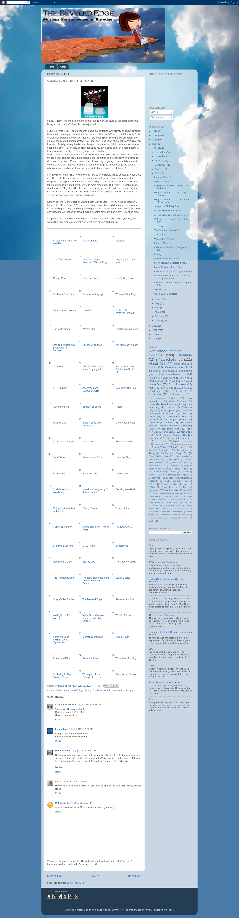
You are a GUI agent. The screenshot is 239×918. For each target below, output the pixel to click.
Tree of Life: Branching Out (179, 502)
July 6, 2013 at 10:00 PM (79, 803)
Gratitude (97, 690)
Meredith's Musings (92, 637)
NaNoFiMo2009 (159, 499)
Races (171, 490)
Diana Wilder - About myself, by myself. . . (93, 368)
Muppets (185, 478)
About (63, 66)
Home (51, 66)
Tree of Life (160, 234)
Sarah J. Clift (122, 637)
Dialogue (158, 410)
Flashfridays (185, 370)
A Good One (59, 422)
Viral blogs (170, 505)
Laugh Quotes (122, 577)
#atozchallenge (170, 359)
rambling (159, 444)
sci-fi (187, 481)
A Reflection (160, 289)
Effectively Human (92, 345)
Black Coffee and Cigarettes (91, 424)
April (157, 307)
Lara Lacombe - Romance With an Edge (95, 261)
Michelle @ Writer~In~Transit (124, 311)
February (160, 316)
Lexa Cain (87, 310)
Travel (151, 475)
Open (151, 666)
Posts (156, 112)
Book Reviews (177, 384)
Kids (184, 416)
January (159, 320)
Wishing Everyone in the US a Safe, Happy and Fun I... (172, 276)
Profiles (183, 447)
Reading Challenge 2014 (170, 481)
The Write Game (62, 329)
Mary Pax (58, 366)
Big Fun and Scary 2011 (179, 438)
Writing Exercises (182, 441)
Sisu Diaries (59, 457)
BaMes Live (88, 561)
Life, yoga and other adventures (125, 261)
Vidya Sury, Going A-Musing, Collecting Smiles (93, 618)
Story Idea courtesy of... (167, 429)
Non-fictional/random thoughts (119, 690)
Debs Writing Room (92, 457)
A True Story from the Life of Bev (171, 215)
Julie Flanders (89, 240)
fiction (152, 367)
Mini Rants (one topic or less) (163, 472)
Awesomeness (161, 181)
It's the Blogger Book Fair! (167, 210)
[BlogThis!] (108, 686)
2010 (155, 334)
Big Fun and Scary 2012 (174, 453)
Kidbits (119, 406)
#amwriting (186, 432)
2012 (155, 326)
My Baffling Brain (124, 278)
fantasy (180, 475)
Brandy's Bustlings (63, 545)
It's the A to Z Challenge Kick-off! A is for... (170, 598)
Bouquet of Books (91, 406)
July (157, 173)
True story (160, 441)
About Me (157, 364)
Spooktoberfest (163, 515)
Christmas (186, 407)
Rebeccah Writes (124, 441)
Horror (152, 416)
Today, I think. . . (124, 508)
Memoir (165, 387)
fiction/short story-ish (161, 377)
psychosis (154, 422)
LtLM (186, 469)
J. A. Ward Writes (62, 259)
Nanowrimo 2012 (156, 490)
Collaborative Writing (173, 496)
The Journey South (125, 561)
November (160, 156)
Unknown (60, 803)
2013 (155, 148)
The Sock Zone (123, 527)
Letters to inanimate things (171, 512)
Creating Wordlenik (125, 489)
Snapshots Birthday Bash (167, 206)
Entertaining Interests (126, 329)
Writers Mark (89, 329)
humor (152, 404)
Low (151, 649)
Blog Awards (154, 496)
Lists (185, 487)
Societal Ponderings (159, 450)
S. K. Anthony (60, 388)
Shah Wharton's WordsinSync (61, 491)
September (161, 165)
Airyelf (148, 910)
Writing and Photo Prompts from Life (91, 675)
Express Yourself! (163, 243)
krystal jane (61, 729)
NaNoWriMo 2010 (157, 466)
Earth (151, 699)
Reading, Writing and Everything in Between (64, 348)
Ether (151, 545)
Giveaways (153, 512)
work (151, 387)
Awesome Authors (166, 398)
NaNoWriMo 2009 (164, 447)
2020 (155, 131)
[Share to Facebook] (114, 686)
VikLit (58, 781)
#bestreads (158, 459)
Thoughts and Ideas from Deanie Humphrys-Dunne (95, 580)
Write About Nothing (125, 658)
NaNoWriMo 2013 (177, 466)
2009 (155, 338)
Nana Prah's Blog (62, 561)
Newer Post (55, 876)
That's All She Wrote (181, 515)
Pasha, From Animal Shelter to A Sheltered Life (126, 369)
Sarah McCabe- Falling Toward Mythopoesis (61, 640)
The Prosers (122, 473)
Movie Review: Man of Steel (168, 267)
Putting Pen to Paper (64, 441)
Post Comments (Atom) (73, 883)
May (157, 303)
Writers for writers (166, 475)
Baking (152, 487)
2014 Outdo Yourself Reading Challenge (168, 484)
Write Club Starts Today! (166, 258)
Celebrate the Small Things (69, 690)
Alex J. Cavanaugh (65, 704)
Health (189, 496)
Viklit (107, 121)
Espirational (59, 473)
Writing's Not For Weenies (62, 616)
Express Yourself (163, 177)
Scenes (167, 370)
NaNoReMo (186, 456)
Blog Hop (180, 363)
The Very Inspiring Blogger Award (163, 518)
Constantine (121, 545)
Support (184, 472)
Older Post (134, 876)
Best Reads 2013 (180, 509)
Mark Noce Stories (125, 422)
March (158, 312)
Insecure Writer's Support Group (167, 419)
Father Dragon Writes (64, 310)
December (160, 152)
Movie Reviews (177, 401)
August (159, 169)
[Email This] (105, 686)
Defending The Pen (125, 388)
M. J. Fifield (88, 545)
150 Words (183, 490)
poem (172, 410)
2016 (155, 135)
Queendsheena (61, 406)
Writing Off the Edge (126, 294)
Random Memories (181, 444)
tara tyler (120, 240)
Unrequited (157, 505)
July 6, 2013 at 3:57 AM (84, 750)
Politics (152, 481)
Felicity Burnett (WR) (64, 527)
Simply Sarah (89, 508)
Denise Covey (63, 750)
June (158, 299)
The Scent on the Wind (166, 230)
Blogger (169, 910)
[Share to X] (111, 686)
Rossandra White (124, 599)
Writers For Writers (164, 239)
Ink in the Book (90, 278)
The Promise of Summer (161, 615)
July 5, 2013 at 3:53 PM (89, 704)
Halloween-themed (170, 374)
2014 (155, 144)
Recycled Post (178, 499)
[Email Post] (99, 686)
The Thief (159, 226)
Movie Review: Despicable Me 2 (170, 263)
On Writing (174, 381)
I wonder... (169, 432)
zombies (176, 469)
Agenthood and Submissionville (90, 389)
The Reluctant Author (64, 577)
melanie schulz (90, 473)
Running (187, 425)
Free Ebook (174, 459)
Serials (169, 422)
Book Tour (173, 478)
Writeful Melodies (124, 615)
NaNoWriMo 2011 (181, 394)
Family (88, 690)
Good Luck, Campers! (165, 294)
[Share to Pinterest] (117, 686)
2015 (155, 140)
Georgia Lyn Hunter (125, 674)
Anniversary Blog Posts (178, 493)
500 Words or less (157, 493)
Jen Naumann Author (126, 345)
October (159, 160)
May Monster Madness (177, 463)
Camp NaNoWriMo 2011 (162, 456)
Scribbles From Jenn (64, 294)
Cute (183, 413)
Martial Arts (155, 381)
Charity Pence (60, 278)
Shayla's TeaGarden (63, 599)
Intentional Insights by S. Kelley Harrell (95, 491)
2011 (155, 330)
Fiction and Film (61, 658)
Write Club (184, 505)
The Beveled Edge (92, 599)
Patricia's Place (90, 658)
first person (168, 416)
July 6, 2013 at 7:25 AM (74, 781)
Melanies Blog (122, 457)
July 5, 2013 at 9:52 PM (81, 729)
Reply (58, 719)
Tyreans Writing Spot (93, 294)
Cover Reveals (169, 487)
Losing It (158, 254)
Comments (159, 117)
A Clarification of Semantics (163, 562)
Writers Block (89, 441)
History (170, 407)
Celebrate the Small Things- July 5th (173, 271)
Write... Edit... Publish (159, 508)
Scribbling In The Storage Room (62, 675)
